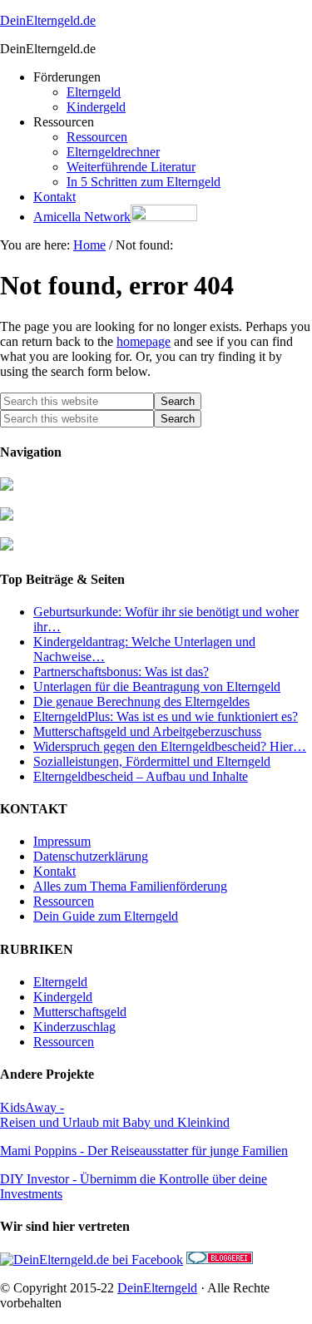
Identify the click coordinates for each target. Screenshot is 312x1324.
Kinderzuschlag (74, 1027)
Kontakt (54, 871)
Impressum (62, 841)
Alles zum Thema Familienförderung (130, 886)
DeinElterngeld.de (48, 20)
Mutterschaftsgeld (79, 1012)
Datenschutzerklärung (90, 856)
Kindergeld (62, 997)
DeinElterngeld (157, 1288)
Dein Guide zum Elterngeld (105, 916)
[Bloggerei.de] (219, 1259)
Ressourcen (63, 901)
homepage (143, 341)
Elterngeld (60, 982)
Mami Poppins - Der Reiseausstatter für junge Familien (144, 1151)
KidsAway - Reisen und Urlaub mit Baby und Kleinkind (115, 1114)
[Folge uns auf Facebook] (91, 1259)
